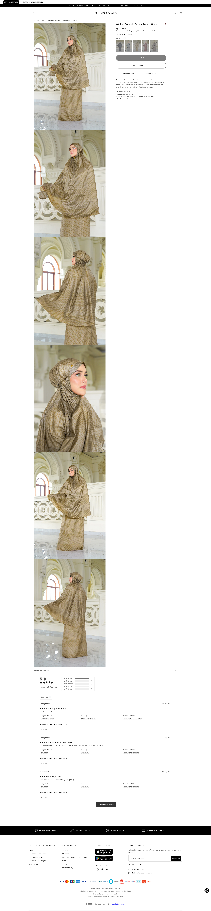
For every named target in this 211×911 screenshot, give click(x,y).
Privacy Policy (67, 868)
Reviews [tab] (44, 697)
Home (36, 20)
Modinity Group (118, 904)
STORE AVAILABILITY (141, 65)
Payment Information (37, 854)
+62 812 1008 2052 (138, 869)
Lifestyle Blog (67, 864)
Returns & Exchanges (37, 861)
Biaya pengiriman (135, 31)
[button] (29, 13)
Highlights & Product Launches (74, 857)
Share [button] (44, 729)
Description (128, 74)
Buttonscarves (11, 2)
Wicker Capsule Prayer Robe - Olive (53, 724)
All (43, 20)
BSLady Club (67, 854)
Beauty (33, 2)
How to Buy (33, 850)
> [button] (106, 804)
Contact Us (33, 864)
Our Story (65, 850)
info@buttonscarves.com (141, 873)
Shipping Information (37, 857)
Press (64, 861)
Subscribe (176, 858)
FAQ (30, 868)
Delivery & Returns (154, 74)
